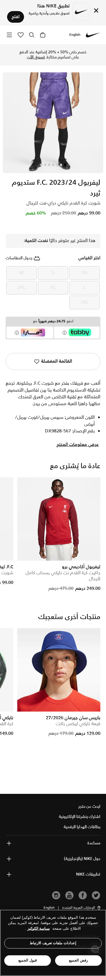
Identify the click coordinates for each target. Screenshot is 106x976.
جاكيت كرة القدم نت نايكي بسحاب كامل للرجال (62, 575)
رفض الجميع (78, 960)
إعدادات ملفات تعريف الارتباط (53, 943)
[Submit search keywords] (31, 34)
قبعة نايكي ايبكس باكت (78, 723)
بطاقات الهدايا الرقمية (82, 827)
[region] (53, 943)
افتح (16, 16)
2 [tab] (61, 165)
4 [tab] (53, 165)
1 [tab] (65, 165)
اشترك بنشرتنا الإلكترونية (79, 816)
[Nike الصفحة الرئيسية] (93, 34)
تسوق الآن (36, 57)
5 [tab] (49, 165)
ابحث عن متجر (89, 806)
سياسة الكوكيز (38, 928)
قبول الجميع (27, 960)
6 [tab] (45, 165)
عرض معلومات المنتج (78, 444)
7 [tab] (41, 165)
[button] (81, 907)
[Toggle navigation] (9, 35)
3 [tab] (57, 165)
